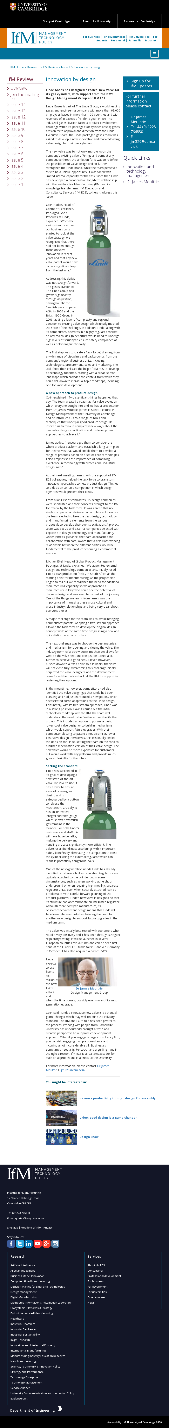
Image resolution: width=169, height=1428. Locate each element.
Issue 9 (17, 135)
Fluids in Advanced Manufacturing (32, 1313)
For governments (114, 37)
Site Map (12, 1227)
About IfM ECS (96, 1265)
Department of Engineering (32, 1410)
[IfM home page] (38, 40)
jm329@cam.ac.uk (73, 1070)
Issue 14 (18, 104)
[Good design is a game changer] (61, 1117)
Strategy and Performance (27, 1372)
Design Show (89, 1137)
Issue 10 (18, 129)
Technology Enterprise (25, 1377)
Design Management (23, 1292)
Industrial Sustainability (25, 1334)
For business (91, 37)
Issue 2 (65, 67)
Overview (19, 88)
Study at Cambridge (56, 21)
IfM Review (50, 67)
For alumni (118, 40)
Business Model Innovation (28, 1276)
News (91, 1302)
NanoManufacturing (23, 1361)
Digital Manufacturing (24, 1297)
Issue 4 (17, 166)
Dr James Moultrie (143, 181)
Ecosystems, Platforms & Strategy (31, 1308)
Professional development (104, 1276)
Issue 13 (18, 111)
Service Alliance (20, 1388)
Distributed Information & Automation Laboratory (41, 1302)
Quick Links (136, 158)
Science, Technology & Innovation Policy (35, 1366)
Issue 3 (17, 172)
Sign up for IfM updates (141, 83)
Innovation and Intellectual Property (33, 1345)
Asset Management (23, 1270)
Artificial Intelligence (23, 1265)
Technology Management (26, 1382)
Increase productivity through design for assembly (118, 1098)
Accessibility (114, 1422)
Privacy (48, 1227)
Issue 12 (18, 117)
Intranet (150, 40)
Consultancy (95, 1270)
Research (33, 67)
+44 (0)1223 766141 (18, 1213)
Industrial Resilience (23, 1329)
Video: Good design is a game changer (108, 1117)
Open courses (96, 1297)
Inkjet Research (20, 1340)
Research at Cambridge (139, 21)
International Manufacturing (28, 1350)
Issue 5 (17, 160)
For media (135, 40)
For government (97, 1286)
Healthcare (17, 1318)
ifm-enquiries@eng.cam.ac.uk (25, 1218)
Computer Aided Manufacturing (30, 1281)
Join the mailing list (25, 96)
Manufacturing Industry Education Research (38, 1356)
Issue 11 (18, 123)
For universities (139, 37)
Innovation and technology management (140, 171)
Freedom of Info (31, 1227)
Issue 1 (17, 184)
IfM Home (17, 67)
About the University (97, 21)
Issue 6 (17, 154)
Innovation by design (87, 67)
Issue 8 (17, 141)
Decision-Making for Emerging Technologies (38, 1286)
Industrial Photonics (23, 1324)
